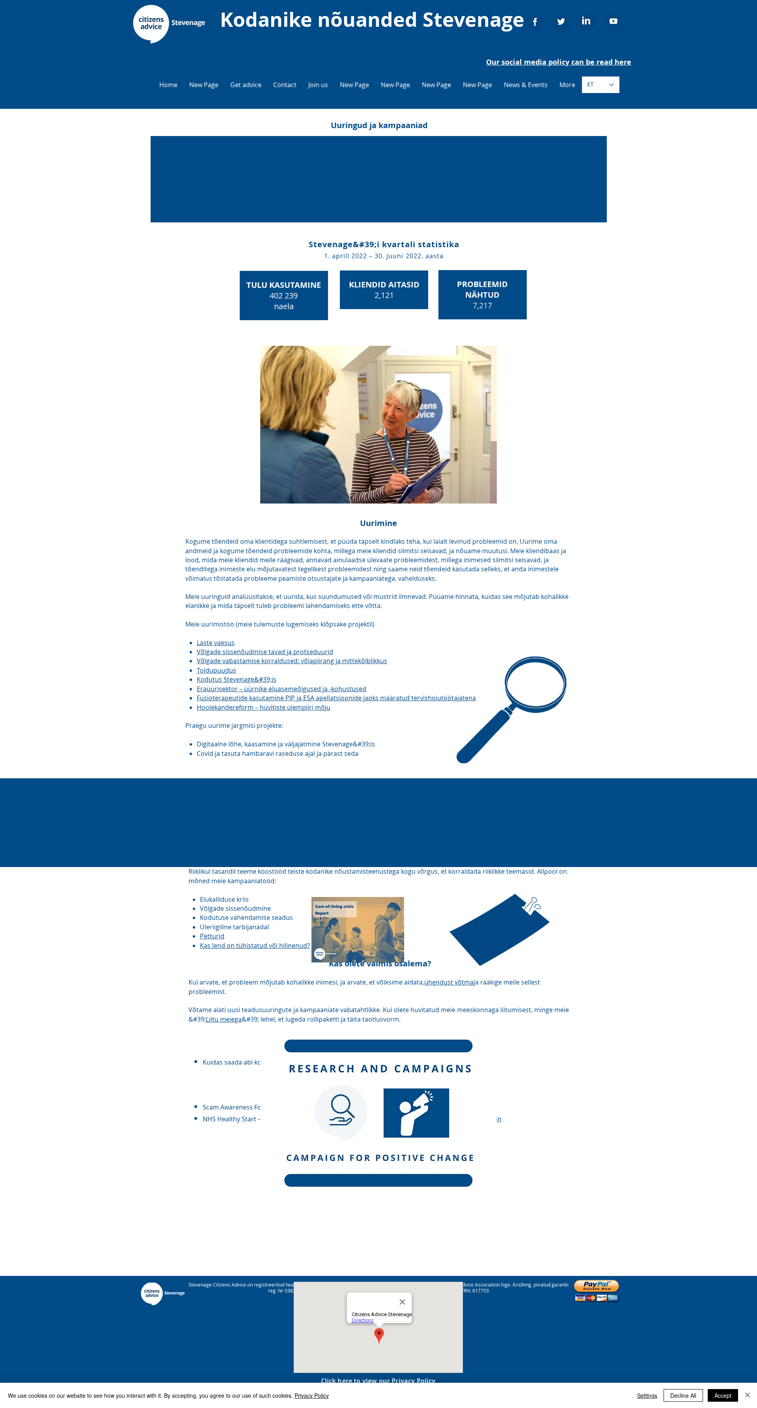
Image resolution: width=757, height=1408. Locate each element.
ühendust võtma (449, 982)
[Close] (747, 1395)
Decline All (683, 1395)
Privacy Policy (312, 1395)
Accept (722, 1395)
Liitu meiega (224, 1019)
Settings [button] (647, 1395)
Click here (336, 1380)
